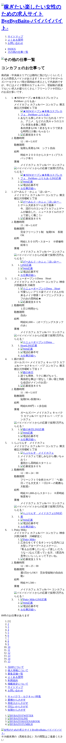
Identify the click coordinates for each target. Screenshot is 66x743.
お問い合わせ (15, 43)
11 (9, 650)
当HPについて (16, 667)
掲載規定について (18, 683)
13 (9, 655)
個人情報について (18, 670)
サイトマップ (15, 36)
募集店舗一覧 (15, 673)
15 (9, 661)
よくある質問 (15, 39)
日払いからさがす (18, 706)
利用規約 (13, 680)
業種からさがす (17, 699)
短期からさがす (17, 710)
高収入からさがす (18, 703)
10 (9, 647)
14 (9, 658)
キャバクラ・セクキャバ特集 (24, 696)
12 (9, 652)
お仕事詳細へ (28, 188)
